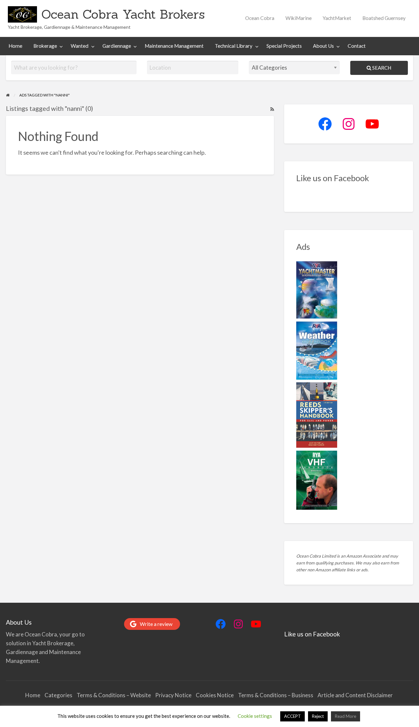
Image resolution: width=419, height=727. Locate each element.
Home (15, 46)
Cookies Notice (215, 695)
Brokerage (45, 46)
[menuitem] (260, 18)
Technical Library (233, 46)
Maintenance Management (174, 46)
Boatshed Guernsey (384, 18)
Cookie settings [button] (255, 716)
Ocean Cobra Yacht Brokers (123, 14)
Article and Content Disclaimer (356, 695)
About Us (323, 46)
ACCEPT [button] (292, 716)
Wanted (79, 46)
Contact (357, 46)
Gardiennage (116, 46)
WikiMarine (298, 18)
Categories (58, 695)
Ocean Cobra (259, 18)
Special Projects (284, 46)
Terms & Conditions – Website (114, 695)
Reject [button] (318, 716)
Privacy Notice (173, 695)
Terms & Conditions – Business (275, 695)
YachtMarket (337, 18)
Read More (345, 716)
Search (381, 68)
